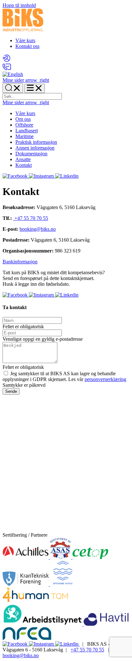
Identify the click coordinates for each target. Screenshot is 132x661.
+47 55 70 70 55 (30, 218)
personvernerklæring (105, 379)
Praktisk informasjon (36, 142)
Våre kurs (25, 40)
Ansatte (23, 159)
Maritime (24, 136)
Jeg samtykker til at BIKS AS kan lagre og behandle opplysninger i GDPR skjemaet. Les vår (64, 376)
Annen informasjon (34, 148)
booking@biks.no (38, 229)
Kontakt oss (27, 46)
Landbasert (26, 130)
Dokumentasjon (31, 153)
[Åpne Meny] (34, 88)
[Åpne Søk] (13, 88)
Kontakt (23, 165)
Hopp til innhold (19, 5)
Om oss (23, 119)
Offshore (24, 125)
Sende (11, 391)
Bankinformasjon (20, 261)
